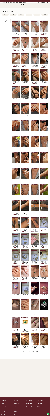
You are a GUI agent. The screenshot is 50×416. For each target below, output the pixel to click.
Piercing (17, 2)
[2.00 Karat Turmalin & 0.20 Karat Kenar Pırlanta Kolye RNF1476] (35, 271)
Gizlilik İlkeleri (15, 405)
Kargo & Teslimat (39, 403)
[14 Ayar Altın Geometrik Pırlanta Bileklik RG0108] (16, 339)
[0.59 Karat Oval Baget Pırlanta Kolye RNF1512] (25, 125)
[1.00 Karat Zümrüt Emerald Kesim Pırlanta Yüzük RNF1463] (25, 322)
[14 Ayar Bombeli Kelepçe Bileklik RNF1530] (44, 42)
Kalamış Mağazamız (4, 408)
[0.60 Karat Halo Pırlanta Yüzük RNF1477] (25, 271)
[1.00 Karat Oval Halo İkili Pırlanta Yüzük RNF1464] (16, 322)
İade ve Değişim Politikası (40, 405)
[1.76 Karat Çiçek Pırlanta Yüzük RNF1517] (16, 108)
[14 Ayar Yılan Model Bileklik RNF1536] (25, 26)
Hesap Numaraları (4, 414)
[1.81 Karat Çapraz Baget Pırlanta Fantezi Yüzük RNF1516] (25, 108)
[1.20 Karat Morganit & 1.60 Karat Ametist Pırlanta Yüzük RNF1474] (16, 288)
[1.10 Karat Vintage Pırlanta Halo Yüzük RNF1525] (16, 75)
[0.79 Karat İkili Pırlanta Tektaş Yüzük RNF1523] (35, 75)
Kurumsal (3, 403)
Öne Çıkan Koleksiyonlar (29, 403)
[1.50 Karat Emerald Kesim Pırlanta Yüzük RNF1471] (35, 288)
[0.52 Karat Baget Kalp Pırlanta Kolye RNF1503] (35, 157)
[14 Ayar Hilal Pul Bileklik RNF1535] (35, 26)
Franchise (19, 2)
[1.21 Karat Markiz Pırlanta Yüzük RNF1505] (16, 157)
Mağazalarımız (24, 2)
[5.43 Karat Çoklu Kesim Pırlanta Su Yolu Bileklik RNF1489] (25, 222)
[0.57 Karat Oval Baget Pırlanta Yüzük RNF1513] (16, 125)
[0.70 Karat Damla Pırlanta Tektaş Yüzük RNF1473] (25, 288)
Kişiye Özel (14, 2)
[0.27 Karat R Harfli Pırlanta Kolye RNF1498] (16, 189)
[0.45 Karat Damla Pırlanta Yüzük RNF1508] (25, 141)
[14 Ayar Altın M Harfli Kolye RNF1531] (35, 42)
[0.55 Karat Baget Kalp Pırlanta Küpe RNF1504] (25, 157)
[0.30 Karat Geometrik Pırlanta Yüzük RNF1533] (16, 42)
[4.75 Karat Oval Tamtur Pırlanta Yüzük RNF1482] (16, 255)
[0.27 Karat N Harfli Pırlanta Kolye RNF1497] (25, 189)
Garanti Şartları (15, 406)
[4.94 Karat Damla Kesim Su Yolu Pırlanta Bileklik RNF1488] (35, 222)
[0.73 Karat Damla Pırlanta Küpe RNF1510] (44, 125)
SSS (14, 414)
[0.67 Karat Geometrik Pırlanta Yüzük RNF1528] (25, 58)
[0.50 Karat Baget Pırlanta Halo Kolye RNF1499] (35, 173)
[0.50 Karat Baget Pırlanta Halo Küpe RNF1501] (16, 173)
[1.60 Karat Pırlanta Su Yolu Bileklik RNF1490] (16, 222)
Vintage (6, 2)
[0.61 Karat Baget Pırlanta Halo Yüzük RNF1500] (25, 173)
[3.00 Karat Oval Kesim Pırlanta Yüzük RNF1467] (25, 304)
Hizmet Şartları (15, 408)
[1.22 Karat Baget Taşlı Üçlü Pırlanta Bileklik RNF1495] (44, 189)
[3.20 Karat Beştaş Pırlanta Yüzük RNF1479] (44, 255)
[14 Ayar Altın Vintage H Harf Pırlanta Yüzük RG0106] (35, 339)
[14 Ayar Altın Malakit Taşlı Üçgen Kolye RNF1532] (25, 42)
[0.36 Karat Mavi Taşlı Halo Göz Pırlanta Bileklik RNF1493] (25, 205)
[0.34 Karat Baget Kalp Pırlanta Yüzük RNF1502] (44, 157)
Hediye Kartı (43, 2)
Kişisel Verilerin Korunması (17, 403)
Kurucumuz (3, 409)
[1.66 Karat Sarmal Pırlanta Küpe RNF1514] (44, 108)
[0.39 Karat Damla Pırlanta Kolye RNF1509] (16, 141)
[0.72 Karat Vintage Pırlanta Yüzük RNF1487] (44, 222)
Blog (21, 2)
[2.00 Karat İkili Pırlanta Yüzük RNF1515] (35, 108)
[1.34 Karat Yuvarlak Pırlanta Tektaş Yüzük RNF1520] (25, 92)
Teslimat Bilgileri (16, 411)
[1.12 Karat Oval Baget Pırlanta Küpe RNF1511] (35, 125)
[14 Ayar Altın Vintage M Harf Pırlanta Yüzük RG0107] (25, 339)
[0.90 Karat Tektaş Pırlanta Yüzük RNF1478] (16, 271)
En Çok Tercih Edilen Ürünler (29, 406)
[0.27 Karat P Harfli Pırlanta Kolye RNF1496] (35, 189)
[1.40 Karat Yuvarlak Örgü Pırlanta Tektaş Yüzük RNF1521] (16, 92)
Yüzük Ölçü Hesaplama (40, 406)
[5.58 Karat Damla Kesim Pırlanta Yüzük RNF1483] (44, 239)
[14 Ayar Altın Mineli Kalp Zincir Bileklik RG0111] (44, 173)
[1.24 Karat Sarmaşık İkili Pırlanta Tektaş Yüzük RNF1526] (44, 58)
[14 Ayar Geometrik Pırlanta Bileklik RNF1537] (16, 26)
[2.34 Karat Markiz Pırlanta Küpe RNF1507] (35, 141)
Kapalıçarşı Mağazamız (4, 406)
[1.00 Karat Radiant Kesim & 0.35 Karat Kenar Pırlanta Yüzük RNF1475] (44, 271)
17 (33, 351)
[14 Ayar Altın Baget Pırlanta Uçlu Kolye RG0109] (44, 322)
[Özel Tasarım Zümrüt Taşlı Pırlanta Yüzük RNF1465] (44, 304)
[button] (10, 7)
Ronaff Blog (3, 411)
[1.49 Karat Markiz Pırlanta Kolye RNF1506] (44, 141)
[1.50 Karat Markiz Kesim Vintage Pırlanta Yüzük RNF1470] (44, 288)
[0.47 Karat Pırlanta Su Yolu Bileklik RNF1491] (44, 205)
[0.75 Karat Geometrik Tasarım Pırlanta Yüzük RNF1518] (44, 92)
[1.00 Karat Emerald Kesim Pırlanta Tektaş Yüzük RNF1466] (35, 304)
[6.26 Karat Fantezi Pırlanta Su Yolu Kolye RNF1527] (35, 58)
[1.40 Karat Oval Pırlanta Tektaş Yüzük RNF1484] (35, 239)
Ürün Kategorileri (28, 405)
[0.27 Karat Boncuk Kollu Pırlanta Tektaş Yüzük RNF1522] (44, 75)
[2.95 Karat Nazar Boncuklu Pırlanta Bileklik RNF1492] (35, 205)
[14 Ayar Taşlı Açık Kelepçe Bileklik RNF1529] (16, 58)
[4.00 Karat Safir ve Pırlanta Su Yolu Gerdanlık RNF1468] (16, 304)
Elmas (8, 2)
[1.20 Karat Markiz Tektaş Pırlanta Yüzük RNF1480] (35, 255)
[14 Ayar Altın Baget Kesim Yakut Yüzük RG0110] (35, 322)
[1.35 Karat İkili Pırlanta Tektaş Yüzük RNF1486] (16, 239)
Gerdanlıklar (3, 2)
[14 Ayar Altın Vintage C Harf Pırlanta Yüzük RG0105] (44, 339)
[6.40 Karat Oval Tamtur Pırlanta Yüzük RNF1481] (25, 255)
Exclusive (11, 2)
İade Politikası (15, 409)
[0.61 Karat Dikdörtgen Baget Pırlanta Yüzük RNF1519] (35, 92)
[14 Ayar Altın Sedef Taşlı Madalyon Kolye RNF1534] (44, 26)
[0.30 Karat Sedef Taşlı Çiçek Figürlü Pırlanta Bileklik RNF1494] (16, 205)
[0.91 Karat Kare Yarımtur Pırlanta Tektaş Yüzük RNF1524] (25, 75)
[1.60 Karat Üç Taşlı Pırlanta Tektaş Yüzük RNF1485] (25, 239)
